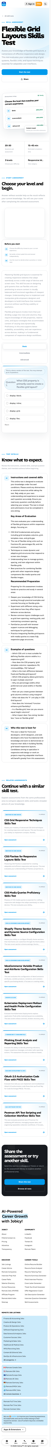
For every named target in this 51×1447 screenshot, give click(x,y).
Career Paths (6, 1279)
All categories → (10, 1360)
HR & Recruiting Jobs (12, 1349)
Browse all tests (24, 1189)
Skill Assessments (31, 1302)
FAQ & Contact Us (8, 1238)
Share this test (25, 1182)
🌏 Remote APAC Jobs (12, 1390)
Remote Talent (30, 1249)
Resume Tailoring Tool (33, 1272)
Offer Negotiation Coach (34, 1291)
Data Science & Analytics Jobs (15, 1334)
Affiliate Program (8, 1295)
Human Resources (8, 1287)
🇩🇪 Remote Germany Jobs (13, 1383)
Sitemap (5, 1302)
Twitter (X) (28, 1242)
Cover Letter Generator (33, 1283)
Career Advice (7, 1268)
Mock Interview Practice (33, 1279)
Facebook (28, 1238)
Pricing (4, 1242)
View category (32, 164)
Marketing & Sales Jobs (12, 1341)
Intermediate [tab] (24, 353)
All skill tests (9, 16)
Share (26, 79)
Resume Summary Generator (35, 1276)
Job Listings (6, 1264)
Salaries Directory (8, 1283)
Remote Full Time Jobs (12, 1402)
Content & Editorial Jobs (13, 1352)
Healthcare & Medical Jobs (14, 1345)
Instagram (28, 1245)
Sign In (31, 4)
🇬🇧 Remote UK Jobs (11, 1379)
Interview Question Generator (36, 1298)
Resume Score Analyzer (33, 1268)
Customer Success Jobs (12, 1337)
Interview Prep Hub (9, 1276)
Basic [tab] (24, 346)
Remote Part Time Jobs (12, 1405)
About (4, 1234)
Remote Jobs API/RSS (10, 1291)
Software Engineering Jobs (14, 1330)
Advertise (5, 1245)
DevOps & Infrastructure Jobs (15, 1356)
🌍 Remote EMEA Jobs (12, 1386)
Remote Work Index (9, 1298)
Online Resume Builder (33, 1264)
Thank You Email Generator (35, 1287)
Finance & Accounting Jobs (14, 1319)
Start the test (24, 72)
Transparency (7, 1249)
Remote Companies (9, 1272)
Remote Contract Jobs (12, 1409)
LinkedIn (28, 1234)
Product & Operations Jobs (14, 1326)
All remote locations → (12, 1394)
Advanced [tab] (24, 360)
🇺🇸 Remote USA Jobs (12, 1371)
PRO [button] (39, 4)
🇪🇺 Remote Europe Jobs (13, 1375)
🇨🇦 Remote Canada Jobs (13, 1368)
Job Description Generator (34, 1295)
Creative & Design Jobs (12, 1322)
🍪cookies (13, 1416)
